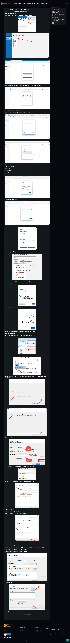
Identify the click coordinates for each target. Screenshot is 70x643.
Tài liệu (38, 3)
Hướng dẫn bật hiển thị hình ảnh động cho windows (59, 12)
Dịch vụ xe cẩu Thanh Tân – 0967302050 (58, 17)
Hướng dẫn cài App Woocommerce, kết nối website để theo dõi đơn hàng (59, 14)
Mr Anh (13, 11)
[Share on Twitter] (25, 614)
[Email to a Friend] (27, 614)
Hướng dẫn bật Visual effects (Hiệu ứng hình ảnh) (59, 20)
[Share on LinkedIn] (30, 614)
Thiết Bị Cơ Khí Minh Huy (35, 641)
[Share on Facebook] (24, 614)
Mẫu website (43, 3)
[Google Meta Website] (4, 3)
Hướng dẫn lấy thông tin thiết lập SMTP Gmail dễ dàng (13, 617)
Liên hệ (47, 3)
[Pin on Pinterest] (28, 614)
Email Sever (29, 3)
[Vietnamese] (67, 3)
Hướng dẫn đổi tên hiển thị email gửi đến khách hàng (41, 617)
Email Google (34, 3)
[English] (66, 3)
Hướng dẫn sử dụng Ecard (58, 22)
